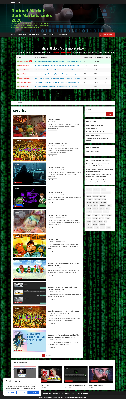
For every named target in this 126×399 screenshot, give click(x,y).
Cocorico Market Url (29, 197)
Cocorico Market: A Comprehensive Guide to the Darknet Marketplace (29, 317)
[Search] (96, 34)
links (107, 208)
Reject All (22, 392)
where (96, 227)
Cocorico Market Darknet (29, 150)
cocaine (89, 193)
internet (95, 208)
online (89, 218)
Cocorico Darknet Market (29, 221)
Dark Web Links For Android (94, 125)
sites (100, 221)
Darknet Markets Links (65, 397)
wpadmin (51, 121)
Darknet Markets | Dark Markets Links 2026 (31, 15)
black (103, 189)
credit (89, 196)
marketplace (97, 212)
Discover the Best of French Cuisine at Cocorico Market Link (29, 293)
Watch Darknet (108, 34)
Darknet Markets (63, 34)
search (95, 221)
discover (97, 199)
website (102, 224)
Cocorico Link (29, 245)
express (103, 202)
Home (13, 34)
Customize (11, 392)
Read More (52, 132)
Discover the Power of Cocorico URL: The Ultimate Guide (29, 269)
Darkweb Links (21, 34)
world (108, 227)
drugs (104, 199)
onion (103, 215)
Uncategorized (18, 134)
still (105, 221)
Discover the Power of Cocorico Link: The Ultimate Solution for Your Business (29, 341)
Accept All (33, 392)
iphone (102, 208)
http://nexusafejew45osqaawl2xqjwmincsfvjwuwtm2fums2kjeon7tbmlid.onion (58, 61)
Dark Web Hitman (91, 128)
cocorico (96, 193)
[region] (22, 387)
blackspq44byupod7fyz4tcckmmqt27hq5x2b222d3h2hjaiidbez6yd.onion (57, 82)
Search (88, 109)
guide (96, 205)
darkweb (89, 199)
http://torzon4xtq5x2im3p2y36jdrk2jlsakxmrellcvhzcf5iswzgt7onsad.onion (57, 69)
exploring (96, 202)
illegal (89, 208)
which (102, 227)
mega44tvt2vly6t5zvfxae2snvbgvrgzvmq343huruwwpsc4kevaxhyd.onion (57, 86)
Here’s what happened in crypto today (98, 160)
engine (89, 202)
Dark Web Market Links (93, 135)
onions (109, 215)
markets (106, 212)
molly (88, 215)
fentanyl (89, 205)
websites (89, 227)
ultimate (95, 224)
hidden (110, 205)
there (88, 224)
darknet (102, 196)
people (95, 218)
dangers (95, 196)
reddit (107, 218)
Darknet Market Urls (48, 34)
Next (49, 355)
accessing (96, 189)
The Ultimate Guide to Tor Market (96, 132)
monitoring (96, 215)
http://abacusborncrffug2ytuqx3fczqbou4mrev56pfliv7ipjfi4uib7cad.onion (57, 65)
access (89, 189)
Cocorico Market (29, 126)
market (89, 212)
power (101, 218)
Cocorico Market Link (29, 174)
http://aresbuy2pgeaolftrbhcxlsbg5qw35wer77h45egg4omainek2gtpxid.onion (58, 74)
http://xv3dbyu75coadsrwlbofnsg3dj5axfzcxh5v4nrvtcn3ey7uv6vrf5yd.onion (58, 78)
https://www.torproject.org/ (62, 52)
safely (89, 221)
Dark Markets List (34, 34)
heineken (102, 205)
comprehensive (106, 193)
